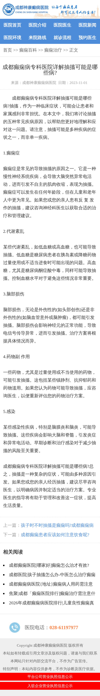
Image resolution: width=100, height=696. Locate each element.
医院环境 (12, 37)
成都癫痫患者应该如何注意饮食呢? (55, 534)
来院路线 (37, 37)
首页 (7, 50)
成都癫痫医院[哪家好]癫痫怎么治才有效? (49, 565)
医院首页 (12, 25)
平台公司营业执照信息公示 (50, 677)
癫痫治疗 (53, 50)
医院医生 (62, 25)
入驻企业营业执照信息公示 (50, 686)
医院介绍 (37, 25)
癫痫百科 (28, 50)
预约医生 (87, 37)
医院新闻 (87, 25)
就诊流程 (62, 37)
